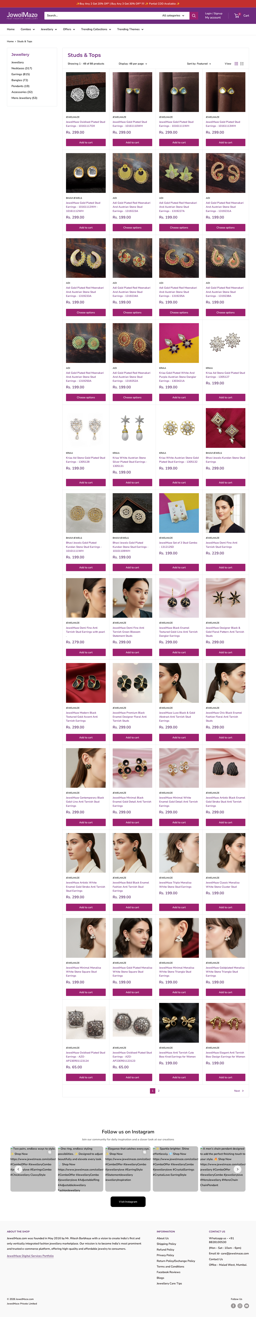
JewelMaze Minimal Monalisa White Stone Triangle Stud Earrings (176, 972)
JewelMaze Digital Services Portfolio (30, 1256)
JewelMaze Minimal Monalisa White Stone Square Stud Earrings (83, 972)
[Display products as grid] (236, 63)
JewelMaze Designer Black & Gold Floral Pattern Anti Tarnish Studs (225, 632)
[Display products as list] (242, 63)
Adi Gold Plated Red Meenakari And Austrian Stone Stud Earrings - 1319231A (225, 207)
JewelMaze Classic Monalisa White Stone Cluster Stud (222, 884)
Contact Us (216, 1259)
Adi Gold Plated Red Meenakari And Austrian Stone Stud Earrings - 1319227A (178, 207)
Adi (115, 198)
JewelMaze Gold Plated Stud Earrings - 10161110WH (130, 124)
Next (237, 1091)
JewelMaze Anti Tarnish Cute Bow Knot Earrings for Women (177, 1054)
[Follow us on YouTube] (246, 1305)
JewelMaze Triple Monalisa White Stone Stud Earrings (175, 884)
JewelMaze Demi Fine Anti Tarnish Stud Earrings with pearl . (85, 632)
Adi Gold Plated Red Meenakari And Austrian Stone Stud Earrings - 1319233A (85, 292)
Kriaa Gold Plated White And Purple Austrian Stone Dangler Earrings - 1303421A (177, 377)
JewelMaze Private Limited (22, 1303)
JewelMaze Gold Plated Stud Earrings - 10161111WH (176, 124)
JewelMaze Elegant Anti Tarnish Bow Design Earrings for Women (225, 1054)
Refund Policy (165, 1250)
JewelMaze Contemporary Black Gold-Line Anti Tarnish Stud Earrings (85, 802)
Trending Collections (94, 29)
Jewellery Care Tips (169, 1283)
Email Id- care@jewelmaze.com (229, 1253)
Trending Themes (128, 29)
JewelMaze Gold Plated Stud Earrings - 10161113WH (223, 124)
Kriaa (162, 368)
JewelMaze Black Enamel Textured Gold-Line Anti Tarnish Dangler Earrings (178, 632)
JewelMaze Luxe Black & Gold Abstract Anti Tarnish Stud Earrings (177, 717)
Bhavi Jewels (74, 198)
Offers (67, 29)
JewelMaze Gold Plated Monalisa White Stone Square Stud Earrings (132, 972)
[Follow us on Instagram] (240, 1305)
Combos (26, 29)
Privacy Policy (165, 1255)
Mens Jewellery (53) (24, 98)
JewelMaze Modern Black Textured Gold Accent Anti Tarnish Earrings (82, 717)
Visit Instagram (128, 1201)
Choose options (132, 227)
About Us (163, 1238)
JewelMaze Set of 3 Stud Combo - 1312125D (178, 544)
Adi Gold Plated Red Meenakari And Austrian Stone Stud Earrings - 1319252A (131, 377)
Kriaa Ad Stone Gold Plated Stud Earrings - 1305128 (85, 460)
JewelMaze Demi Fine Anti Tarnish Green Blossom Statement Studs (128, 632)
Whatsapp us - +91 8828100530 (221, 1240)
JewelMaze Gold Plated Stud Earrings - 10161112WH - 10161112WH (83, 207)
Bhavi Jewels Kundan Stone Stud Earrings (225, 460)
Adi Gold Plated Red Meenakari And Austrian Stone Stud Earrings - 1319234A (131, 292)
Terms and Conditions (170, 1267)
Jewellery (47, 29)
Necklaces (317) (21, 68)
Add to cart (85, 142)
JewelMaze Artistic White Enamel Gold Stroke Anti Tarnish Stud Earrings (85, 887)
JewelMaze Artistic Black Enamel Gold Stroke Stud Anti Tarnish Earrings (225, 802)
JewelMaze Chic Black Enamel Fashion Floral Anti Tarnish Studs (224, 717)
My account (213, 18)
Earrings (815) (20, 74)
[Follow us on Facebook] (233, 1305)
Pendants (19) (20, 86)
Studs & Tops (24, 41)
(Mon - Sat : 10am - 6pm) (225, 1248)
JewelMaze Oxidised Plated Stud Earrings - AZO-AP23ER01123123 (132, 1057)
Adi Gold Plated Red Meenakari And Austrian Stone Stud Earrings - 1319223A (131, 207)
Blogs (160, 1278)
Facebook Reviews (168, 1272)
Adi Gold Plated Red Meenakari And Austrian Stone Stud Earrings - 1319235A (178, 292)
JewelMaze (73, 117)
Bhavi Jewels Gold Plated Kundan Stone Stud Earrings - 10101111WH (84, 547)
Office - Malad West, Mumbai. (228, 1265)
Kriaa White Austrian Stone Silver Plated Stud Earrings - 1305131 (130, 462)
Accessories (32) (22, 92)
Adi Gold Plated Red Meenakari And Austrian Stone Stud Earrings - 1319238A (225, 292)
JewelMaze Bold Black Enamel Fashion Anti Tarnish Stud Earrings (131, 887)
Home (11, 29)
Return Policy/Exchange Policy (176, 1261)
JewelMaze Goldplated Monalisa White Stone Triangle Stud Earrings (225, 972)
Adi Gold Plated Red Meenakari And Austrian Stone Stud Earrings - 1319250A (85, 377)
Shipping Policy (166, 1244)
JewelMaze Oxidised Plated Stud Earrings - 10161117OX (85, 124)
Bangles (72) (19, 80)
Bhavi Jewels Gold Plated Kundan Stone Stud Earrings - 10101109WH (130, 547)
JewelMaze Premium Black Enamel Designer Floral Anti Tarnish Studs (130, 717)
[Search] (193, 16)
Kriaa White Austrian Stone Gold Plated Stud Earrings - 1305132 (179, 460)
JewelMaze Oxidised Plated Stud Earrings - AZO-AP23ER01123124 (85, 1057)
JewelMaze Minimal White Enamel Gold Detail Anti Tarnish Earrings (178, 802)
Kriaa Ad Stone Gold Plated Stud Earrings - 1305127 (225, 375)
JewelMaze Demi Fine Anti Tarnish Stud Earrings (221, 544)
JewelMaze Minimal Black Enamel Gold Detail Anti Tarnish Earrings (132, 802)
